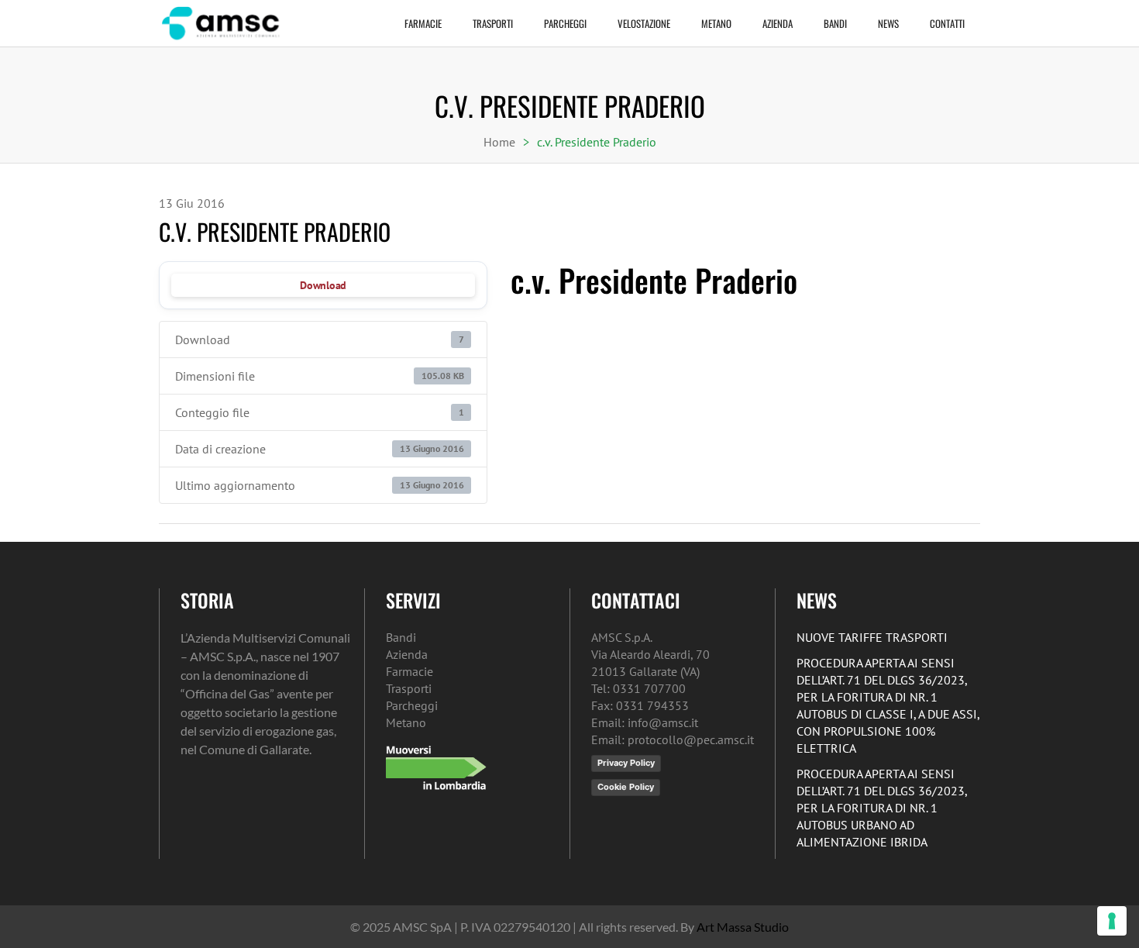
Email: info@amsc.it (644, 722)
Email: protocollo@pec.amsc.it (672, 739)
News (888, 23)
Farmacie (423, 23)
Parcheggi (565, 23)
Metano (716, 23)
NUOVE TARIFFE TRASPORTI (872, 637)
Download (323, 285)
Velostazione (644, 23)
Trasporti (493, 23)
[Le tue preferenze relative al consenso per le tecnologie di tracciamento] (1112, 921)
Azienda (777, 23)
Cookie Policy (625, 786)
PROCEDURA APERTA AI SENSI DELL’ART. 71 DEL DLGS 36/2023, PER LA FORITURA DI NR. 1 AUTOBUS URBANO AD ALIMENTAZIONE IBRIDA (882, 808)
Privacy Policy (626, 762)
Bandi (835, 23)
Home (499, 142)
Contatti (947, 23)
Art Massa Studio (743, 926)
